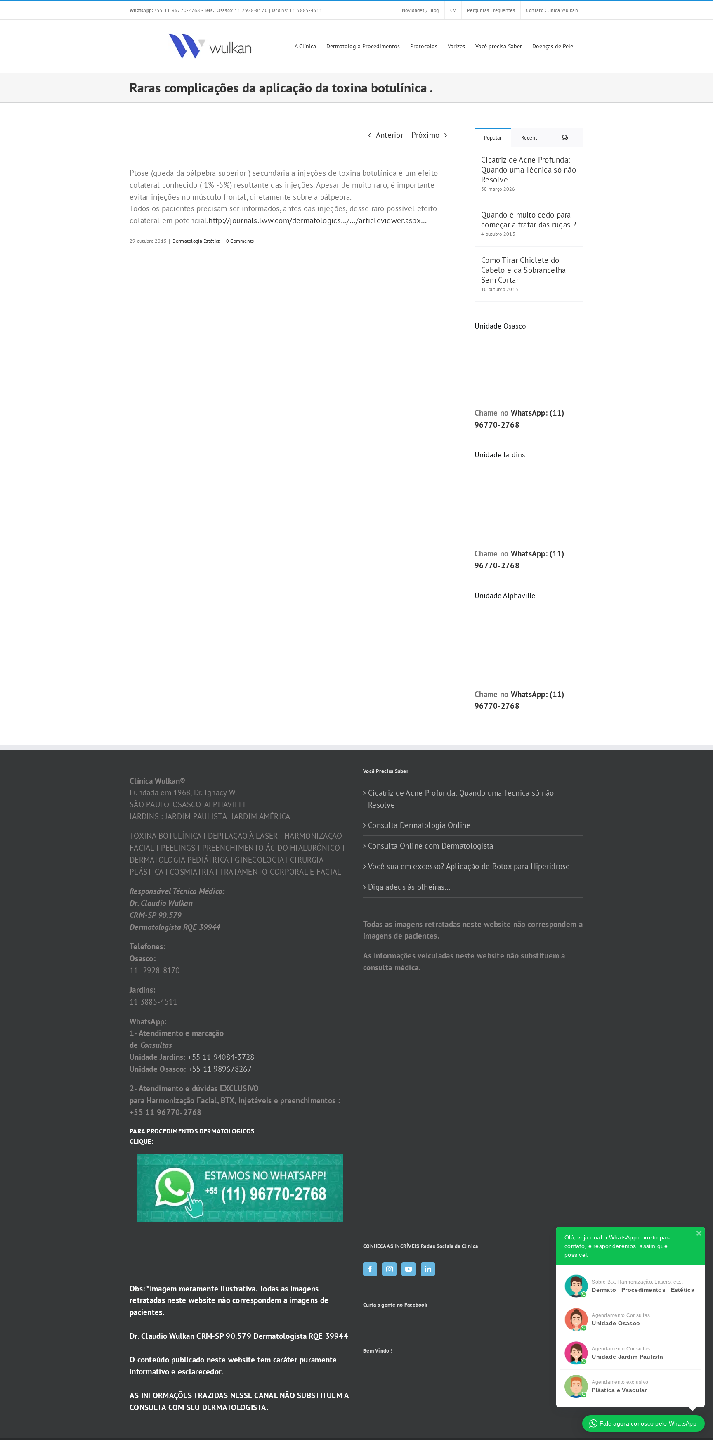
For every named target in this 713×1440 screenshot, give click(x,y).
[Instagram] (389, 1269)
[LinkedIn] (428, 1269)
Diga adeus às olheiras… (409, 887)
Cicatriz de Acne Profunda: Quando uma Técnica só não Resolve (528, 169)
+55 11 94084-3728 (221, 1057)
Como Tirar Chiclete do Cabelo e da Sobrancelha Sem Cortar (523, 270)
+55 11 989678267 (220, 1069)
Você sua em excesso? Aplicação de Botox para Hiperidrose (469, 866)
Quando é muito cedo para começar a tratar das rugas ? (528, 219)
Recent (529, 137)
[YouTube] (408, 1269)
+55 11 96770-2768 (165, 10)
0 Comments (240, 241)
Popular (492, 137)
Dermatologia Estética (196, 241)
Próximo (425, 135)
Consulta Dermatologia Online (419, 825)
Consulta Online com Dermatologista (430, 846)
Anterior (389, 135)
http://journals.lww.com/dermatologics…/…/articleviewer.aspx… (317, 220)
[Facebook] (370, 1269)
